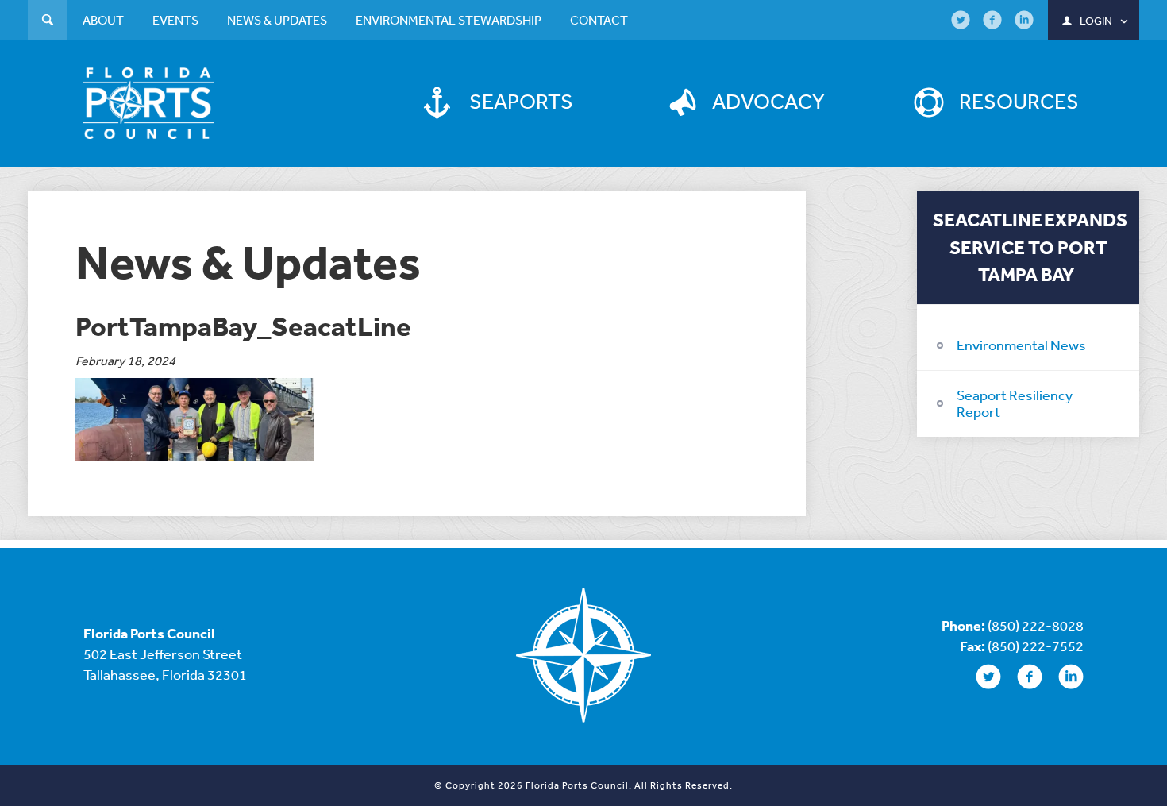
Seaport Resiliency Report (1015, 403)
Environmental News (1021, 344)
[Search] (47, 22)
